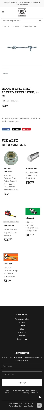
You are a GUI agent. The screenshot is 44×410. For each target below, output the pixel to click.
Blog (22, 329)
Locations (22, 336)
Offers (22, 322)
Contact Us (22, 339)
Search (8, 390)
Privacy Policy (18, 390)
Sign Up (22, 382)
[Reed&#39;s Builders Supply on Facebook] (40, 397)
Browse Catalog (22, 319)
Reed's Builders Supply (24, 403)
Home (4, 26)
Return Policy (31, 390)
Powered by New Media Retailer (21, 406)
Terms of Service (10, 393)
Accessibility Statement (29, 393)
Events (22, 326)
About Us (22, 332)
